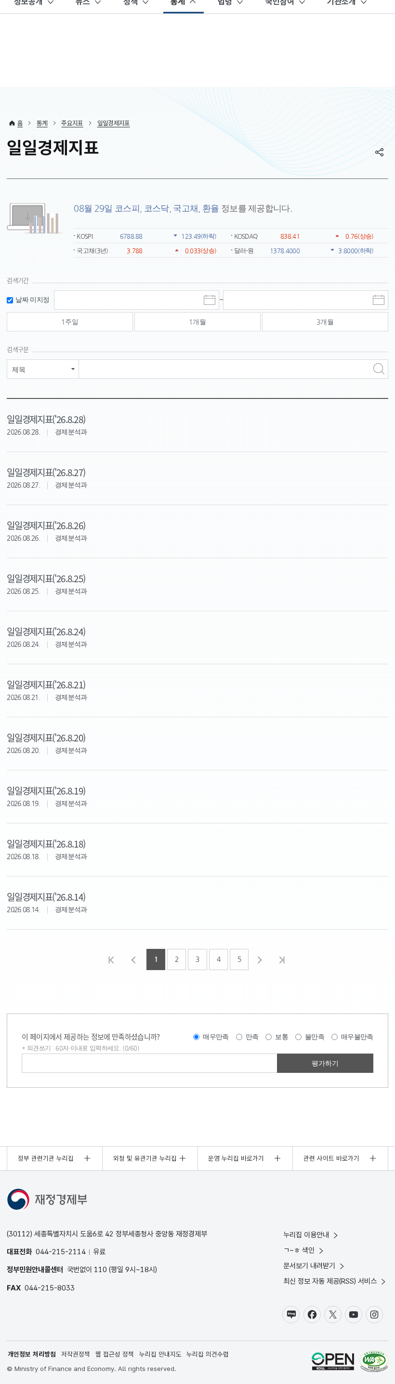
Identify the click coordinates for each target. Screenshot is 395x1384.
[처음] (112, 959)
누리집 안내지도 (160, 1354)
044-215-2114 (61, 1251)
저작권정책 (75, 1354)
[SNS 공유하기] (379, 152)
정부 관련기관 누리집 (46, 1158)
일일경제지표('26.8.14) (46, 896)
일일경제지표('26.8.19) (46, 790)
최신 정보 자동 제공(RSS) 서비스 (330, 1281)
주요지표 (72, 123)
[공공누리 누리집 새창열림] (333, 1362)
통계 (42, 123)
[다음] (260, 959)
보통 (281, 1036)
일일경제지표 (113, 123)
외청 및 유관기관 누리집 (145, 1158)
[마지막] (283, 959)
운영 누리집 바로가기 (236, 1158)
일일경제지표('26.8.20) (46, 737)
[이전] (134, 959)
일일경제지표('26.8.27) (46, 472)
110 (100, 1269)
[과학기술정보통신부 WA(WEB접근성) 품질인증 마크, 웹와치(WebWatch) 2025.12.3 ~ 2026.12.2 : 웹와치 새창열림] (374, 1362)
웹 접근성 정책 (114, 1354)
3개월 (325, 322)
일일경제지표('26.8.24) (46, 631)
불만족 (314, 1036)
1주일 (70, 322)
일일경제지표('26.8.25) (46, 578)
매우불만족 (357, 1036)
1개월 (197, 322)
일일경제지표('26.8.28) (46, 418)
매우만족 (215, 1036)
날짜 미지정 (32, 299)
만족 (252, 1036)
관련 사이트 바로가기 (331, 1158)
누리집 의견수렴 (207, 1354)
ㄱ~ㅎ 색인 (299, 1250)
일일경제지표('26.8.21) (46, 684)
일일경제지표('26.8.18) (46, 843)
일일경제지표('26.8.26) (46, 525)
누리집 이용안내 (306, 1234)
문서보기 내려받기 (309, 1265)
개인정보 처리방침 (32, 1354)
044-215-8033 (50, 1287)
